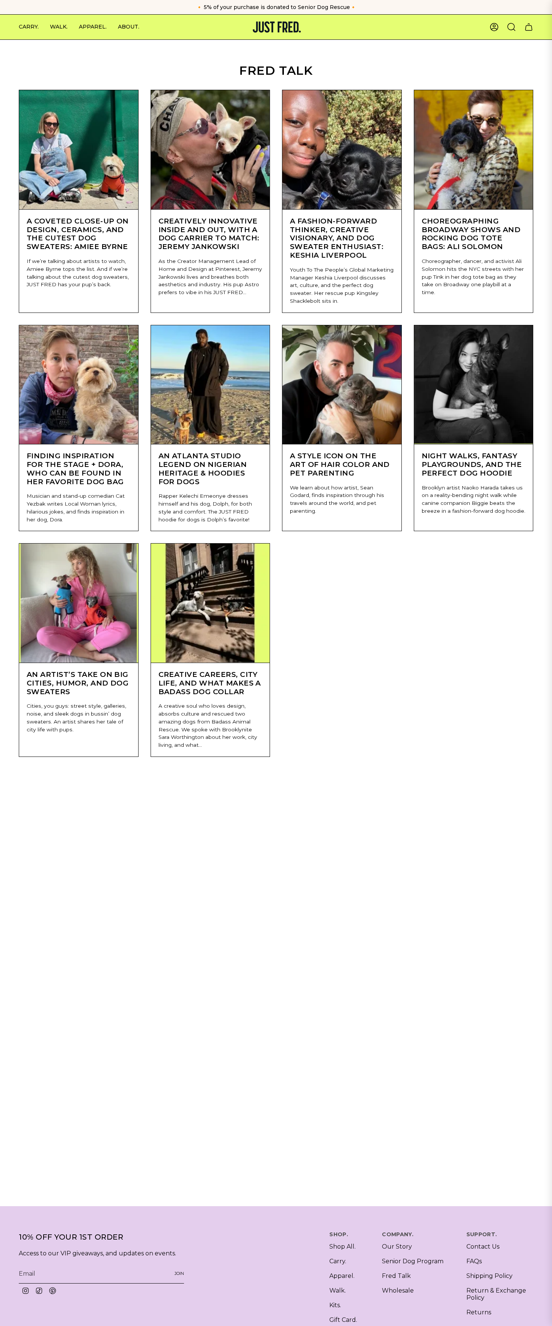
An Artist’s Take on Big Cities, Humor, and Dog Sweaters (77, 683)
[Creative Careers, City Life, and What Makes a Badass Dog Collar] (210, 603)
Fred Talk (396, 1275)
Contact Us (482, 1246)
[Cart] (528, 27)
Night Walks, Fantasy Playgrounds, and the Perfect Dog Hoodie (472, 464)
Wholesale (398, 1290)
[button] (28, 27)
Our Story (397, 1246)
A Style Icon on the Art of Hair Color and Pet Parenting (340, 464)
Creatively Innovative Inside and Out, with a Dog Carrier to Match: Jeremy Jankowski (208, 234)
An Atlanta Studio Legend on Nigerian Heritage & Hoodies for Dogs (202, 469)
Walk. (337, 1290)
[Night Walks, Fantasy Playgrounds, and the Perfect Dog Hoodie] (473, 384)
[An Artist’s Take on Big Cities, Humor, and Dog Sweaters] (78, 603)
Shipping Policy (489, 1275)
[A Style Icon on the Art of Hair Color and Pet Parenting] (341, 384)
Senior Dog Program (412, 1261)
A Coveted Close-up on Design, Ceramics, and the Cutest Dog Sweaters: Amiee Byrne (78, 234)
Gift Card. (343, 1319)
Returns (478, 1312)
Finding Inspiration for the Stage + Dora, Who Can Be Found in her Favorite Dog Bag (75, 469)
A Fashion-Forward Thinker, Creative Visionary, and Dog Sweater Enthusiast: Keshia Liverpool (336, 238)
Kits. (335, 1305)
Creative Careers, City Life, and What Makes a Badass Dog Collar (209, 683)
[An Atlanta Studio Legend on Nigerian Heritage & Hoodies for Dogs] (210, 384)
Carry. (337, 1261)
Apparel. (341, 1275)
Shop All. (342, 1246)
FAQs (474, 1261)
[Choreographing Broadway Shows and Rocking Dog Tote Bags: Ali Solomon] (473, 149)
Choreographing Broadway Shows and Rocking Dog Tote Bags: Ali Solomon (471, 234)
